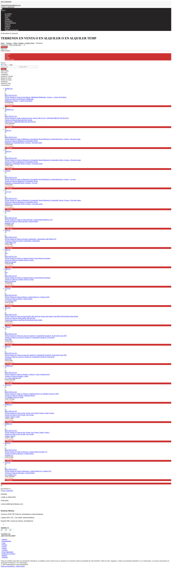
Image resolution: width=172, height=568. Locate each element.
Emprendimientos (10, 23)
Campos (4, 548)
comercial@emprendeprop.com (11, 5)
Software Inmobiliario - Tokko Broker (13, 566)
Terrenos (9, 43)
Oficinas (4, 545)
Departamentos (6, 541)
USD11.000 (9, 246)
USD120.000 (9, 459)
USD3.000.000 (9, 125)
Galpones (5, 557)
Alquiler (7, 19)
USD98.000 (9, 284)
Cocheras (5, 550)
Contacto (7, 24)
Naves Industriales (7, 552)
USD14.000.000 (10, 381)
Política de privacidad (11, 30)
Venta (6, 17)
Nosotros (7, 15)
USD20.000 (9, 146)
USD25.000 (9, 323)
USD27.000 (9, 167)
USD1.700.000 (9, 401)
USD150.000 (9, 304)
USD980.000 (9, 226)
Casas (3, 543)
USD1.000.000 (9, 478)
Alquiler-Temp (29, 43)
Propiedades (8, 21)
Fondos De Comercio (8, 554)
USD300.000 (9, 104)
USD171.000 (9, 420)
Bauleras (4, 555)
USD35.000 (9, 207)
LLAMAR (8, 14)
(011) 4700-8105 (7, 491)
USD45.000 (9, 343)
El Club (7, 28)
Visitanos (8, 26)
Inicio (2, 43)
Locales (4, 546)
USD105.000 (9, 265)
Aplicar (4, 69)
